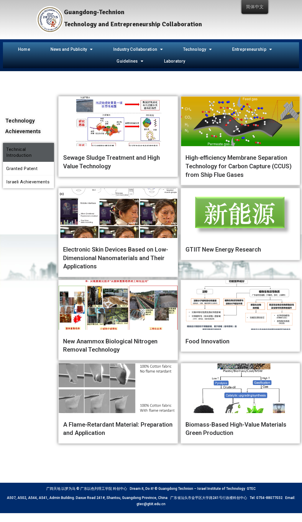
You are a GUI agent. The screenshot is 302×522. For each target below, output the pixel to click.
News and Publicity (68, 49)
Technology (194, 49)
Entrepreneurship (249, 49)
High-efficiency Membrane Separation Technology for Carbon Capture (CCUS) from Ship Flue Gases (239, 166)
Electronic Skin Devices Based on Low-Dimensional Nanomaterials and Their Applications (115, 258)
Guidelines (127, 61)
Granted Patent (21, 168)
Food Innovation (207, 341)
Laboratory (175, 61)
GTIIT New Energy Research (223, 249)
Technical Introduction (19, 152)
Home (24, 49)
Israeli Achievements (28, 182)
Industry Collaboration (135, 49)
